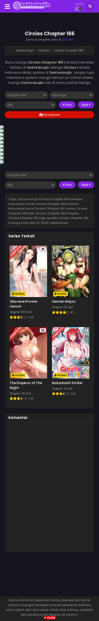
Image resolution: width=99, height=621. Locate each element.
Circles (67, 39)
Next (85, 104)
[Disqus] (49, 486)
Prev (68, 104)
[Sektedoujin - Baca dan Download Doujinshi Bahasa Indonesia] (31, 9)
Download (51, 114)
